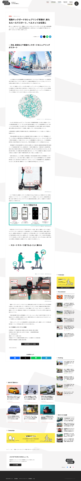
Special (65, 2)
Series (71, 2)
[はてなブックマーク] (50, 36)
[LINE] (47, 36)
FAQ (34, 478)
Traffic (59, 2)
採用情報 (29, 478)
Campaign (70, 4)
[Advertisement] (27, 370)
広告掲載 (15, 478)
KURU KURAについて (9, 478)
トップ (7, 449)
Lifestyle (53, 2)
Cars (48, 2)
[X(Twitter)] (70, 467)
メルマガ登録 (15, 464)
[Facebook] (41, 36)
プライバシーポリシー (23, 478)
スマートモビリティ (13, 347)
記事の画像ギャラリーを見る (30, 344)
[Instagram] (73, 467)
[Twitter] (44, 36)
